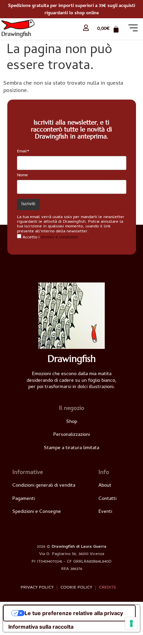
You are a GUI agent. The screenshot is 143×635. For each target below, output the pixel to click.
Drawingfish (16, 34)
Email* (23, 151)
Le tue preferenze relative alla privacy (74, 613)
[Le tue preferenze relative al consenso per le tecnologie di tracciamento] (131, 623)
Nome (22, 175)
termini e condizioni (59, 237)
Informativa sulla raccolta (40, 626)
